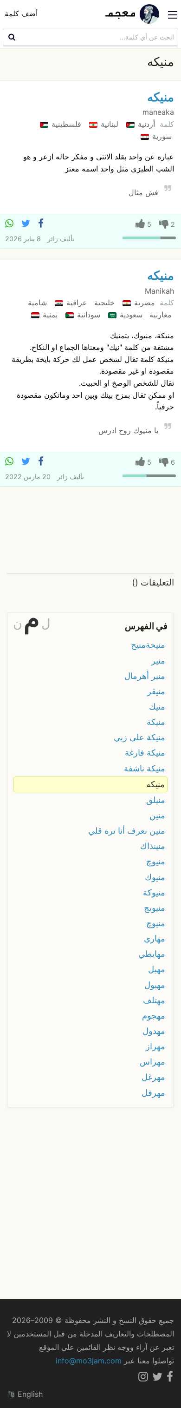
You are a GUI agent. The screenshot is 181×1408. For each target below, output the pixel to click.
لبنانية (108, 124)
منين (157, 815)
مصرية (143, 302)
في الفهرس (146, 626)
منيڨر (156, 691)
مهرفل (153, 1093)
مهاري (154, 938)
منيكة (156, 722)
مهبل (156, 969)
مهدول (153, 1031)
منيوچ (155, 861)
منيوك (155, 877)
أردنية (145, 124)
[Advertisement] (90, 530)
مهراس (152, 1061)
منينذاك (152, 846)
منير (158, 660)
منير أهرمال (144, 676)
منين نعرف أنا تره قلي (126, 831)
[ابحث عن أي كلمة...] (11, 36)
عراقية (75, 302)
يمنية (49, 314)
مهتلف (154, 1000)
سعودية (129, 314)
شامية (37, 302)
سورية (161, 136)
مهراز (155, 1046)
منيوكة (154, 892)
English (29, 1394)
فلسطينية (65, 124)
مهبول (154, 985)
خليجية (103, 302)
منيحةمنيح (148, 645)
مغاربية (159, 314)
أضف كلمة (21, 13)
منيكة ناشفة (144, 768)
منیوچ (155, 923)
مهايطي (151, 954)
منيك (157, 706)
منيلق (155, 800)
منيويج (154, 908)
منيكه (160, 97)
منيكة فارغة (145, 752)
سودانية (87, 314)
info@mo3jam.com (89, 1360)
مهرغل (153, 1077)
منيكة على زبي (139, 737)
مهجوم (153, 1015)
